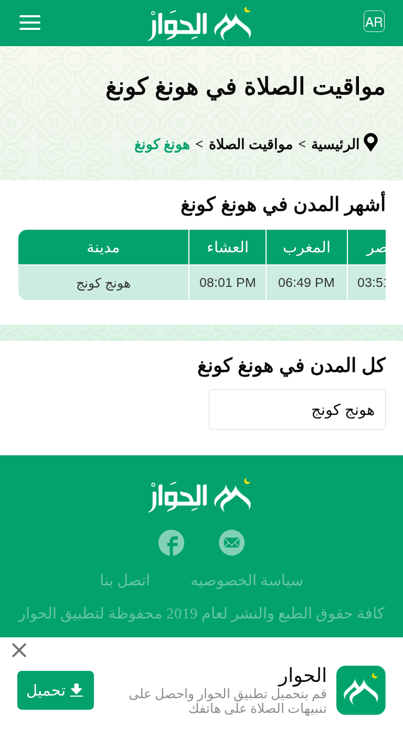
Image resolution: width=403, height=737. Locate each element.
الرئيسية (335, 144)
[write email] (232, 543)
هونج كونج (343, 409)
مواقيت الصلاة (251, 144)
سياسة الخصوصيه (246, 580)
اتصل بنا (125, 580)
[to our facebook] (171, 543)
